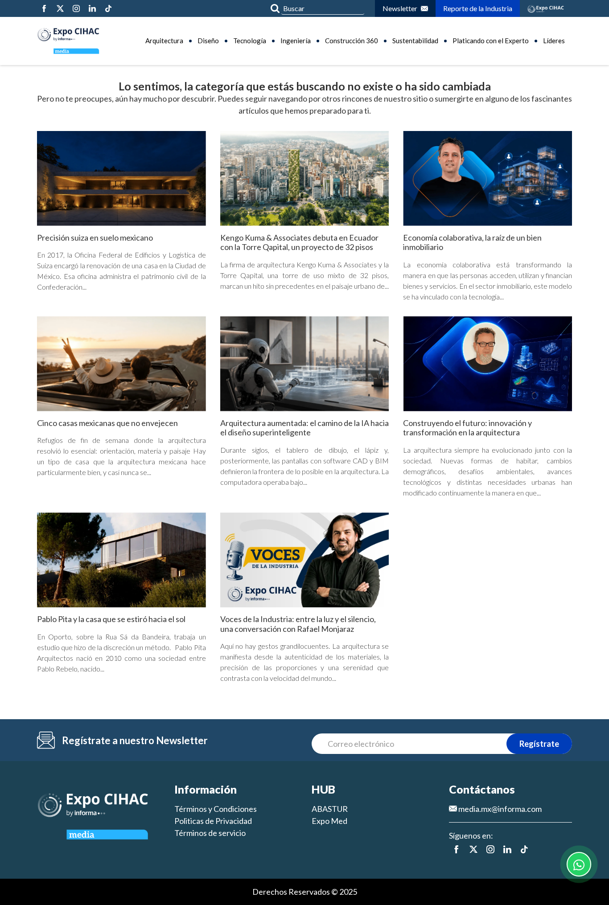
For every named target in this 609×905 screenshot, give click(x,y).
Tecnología (249, 41)
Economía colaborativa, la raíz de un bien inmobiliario (472, 242)
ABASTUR (330, 809)
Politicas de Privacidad (213, 821)
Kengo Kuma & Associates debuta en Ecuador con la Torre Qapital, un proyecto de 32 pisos (299, 242)
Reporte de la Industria (477, 8)
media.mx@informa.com (499, 809)
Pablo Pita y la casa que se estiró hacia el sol (111, 619)
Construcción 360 (351, 41)
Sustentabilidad (415, 41)
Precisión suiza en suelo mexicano (95, 237)
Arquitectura (164, 41)
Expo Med (329, 821)
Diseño (208, 41)
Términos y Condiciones (215, 809)
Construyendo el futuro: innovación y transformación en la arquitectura (467, 428)
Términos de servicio (210, 833)
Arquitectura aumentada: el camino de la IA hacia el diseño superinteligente (304, 428)
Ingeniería (295, 41)
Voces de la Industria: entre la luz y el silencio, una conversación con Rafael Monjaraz (298, 624)
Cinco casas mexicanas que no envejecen (107, 423)
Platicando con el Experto (491, 41)
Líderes (554, 41)
